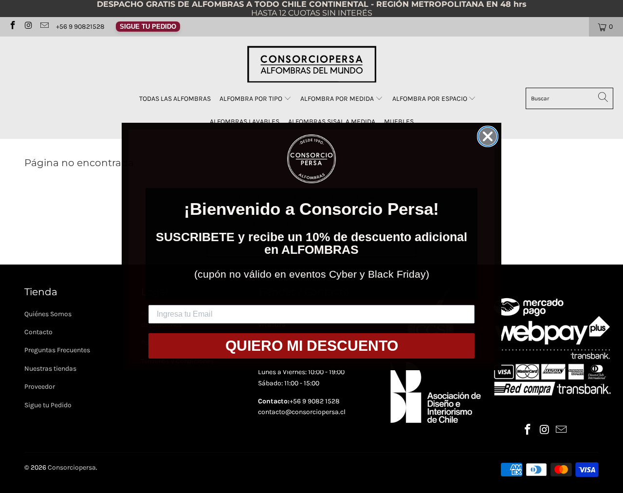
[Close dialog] (487, 136)
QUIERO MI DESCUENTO (311, 346)
